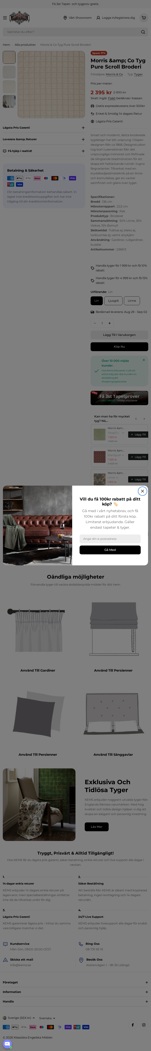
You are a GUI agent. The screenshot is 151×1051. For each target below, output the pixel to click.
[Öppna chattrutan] (7, 1044)
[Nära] (142, 491)
